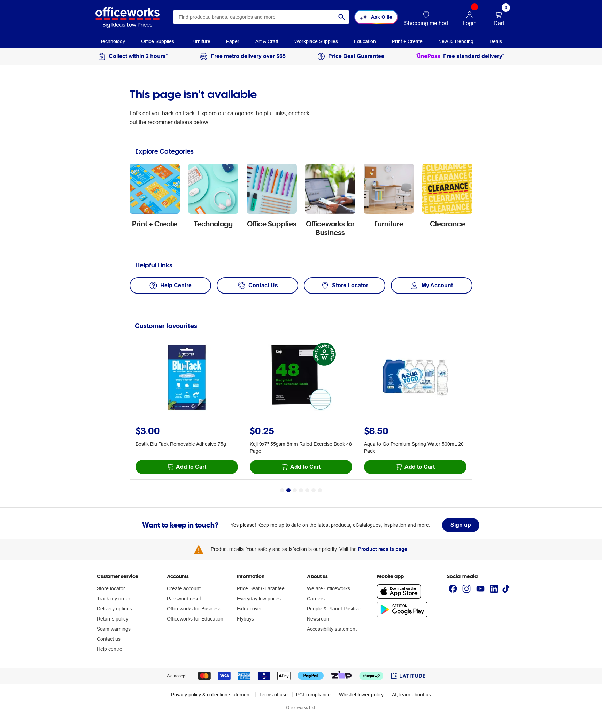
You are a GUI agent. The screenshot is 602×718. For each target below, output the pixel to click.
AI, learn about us (411, 694)
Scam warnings (114, 629)
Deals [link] (495, 41)
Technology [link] (112, 41)
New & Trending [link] (455, 41)
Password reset (184, 598)
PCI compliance (313, 694)
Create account (184, 588)
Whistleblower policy (361, 694)
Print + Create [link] (407, 41)
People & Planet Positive (334, 608)
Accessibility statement (332, 629)
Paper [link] (232, 41)
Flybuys (245, 619)
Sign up (460, 525)
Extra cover (249, 608)
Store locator (111, 588)
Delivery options (114, 608)
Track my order (113, 598)
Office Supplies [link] (157, 41)
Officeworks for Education (195, 619)
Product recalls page (382, 549)
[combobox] (261, 17)
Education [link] (365, 41)
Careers (316, 598)
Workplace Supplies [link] (316, 41)
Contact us (109, 639)
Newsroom (319, 619)
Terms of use (273, 694)
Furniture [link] (200, 41)
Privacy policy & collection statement (211, 694)
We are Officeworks (328, 588)
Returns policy (112, 619)
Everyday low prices (259, 598)
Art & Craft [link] (266, 41)
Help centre (109, 649)
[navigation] (112, 41)
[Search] (341, 17)
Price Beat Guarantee (261, 588)
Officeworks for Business (194, 608)
